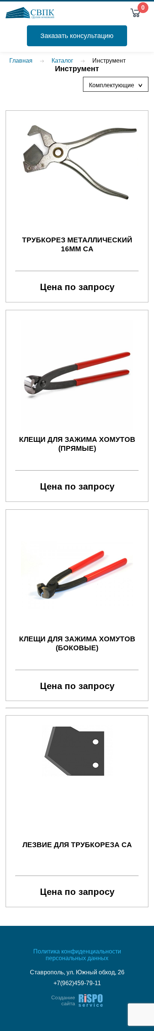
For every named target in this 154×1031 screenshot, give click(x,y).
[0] (135, 13)
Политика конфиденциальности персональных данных (77, 954)
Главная (21, 60)
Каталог (62, 60)
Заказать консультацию (77, 36)
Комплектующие (117, 85)
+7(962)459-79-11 (77, 983)
